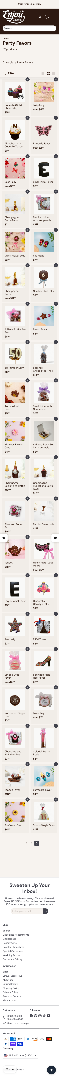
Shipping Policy (11, 988)
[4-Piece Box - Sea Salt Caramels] (43, 436)
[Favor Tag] (43, 704)
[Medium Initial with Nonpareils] (43, 209)
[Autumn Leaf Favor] (15, 398)
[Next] (36, 843)
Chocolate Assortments (16, 934)
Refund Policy (10, 984)
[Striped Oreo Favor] (15, 667)
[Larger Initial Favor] (15, 592)
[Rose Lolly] (15, 173)
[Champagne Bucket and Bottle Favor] (43, 476)
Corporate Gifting (12, 959)
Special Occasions (13, 951)
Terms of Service (12, 996)
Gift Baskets (9, 938)
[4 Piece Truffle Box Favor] (15, 321)
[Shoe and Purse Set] (15, 516)
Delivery (37, 4)
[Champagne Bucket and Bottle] (15, 475)
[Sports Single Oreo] (43, 816)
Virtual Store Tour (12, 975)
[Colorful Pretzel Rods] (43, 743)
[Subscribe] (45, 911)
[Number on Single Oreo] (15, 705)
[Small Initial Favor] (43, 173)
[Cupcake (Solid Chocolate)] (15, 97)
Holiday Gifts (10, 943)
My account (9, 1000)
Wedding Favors (11, 955)
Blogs (5, 971)
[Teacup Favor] (15, 780)
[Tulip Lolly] (43, 96)
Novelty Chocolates (13, 947)
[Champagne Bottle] (15, 283)
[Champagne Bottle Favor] (15, 209)
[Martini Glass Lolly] (43, 515)
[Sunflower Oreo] (15, 816)
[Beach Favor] (43, 320)
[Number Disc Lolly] (43, 282)
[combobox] (29, 28)
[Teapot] (15, 553)
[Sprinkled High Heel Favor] (43, 667)
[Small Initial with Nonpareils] (43, 398)
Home (6, 38)
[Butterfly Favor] (43, 134)
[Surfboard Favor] (43, 780)
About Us (8, 979)
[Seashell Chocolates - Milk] (43, 360)
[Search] (53, 28)
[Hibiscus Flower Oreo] (15, 436)
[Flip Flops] (43, 246)
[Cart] (47, 17)
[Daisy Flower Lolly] (15, 246)
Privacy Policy (10, 992)
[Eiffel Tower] (43, 630)
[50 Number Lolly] (15, 358)
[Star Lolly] (15, 630)
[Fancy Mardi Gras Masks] (43, 554)
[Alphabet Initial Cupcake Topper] (15, 135)
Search (7, 930)
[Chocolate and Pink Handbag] (15, 743)
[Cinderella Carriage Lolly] (43, 593)
